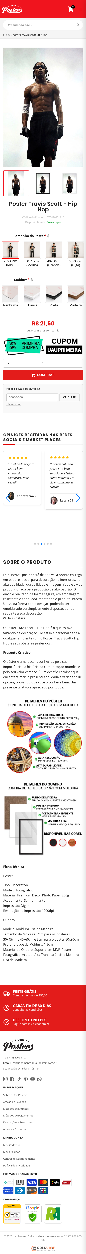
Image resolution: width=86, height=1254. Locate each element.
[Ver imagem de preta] (43, 183)
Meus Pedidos (11, 1152)
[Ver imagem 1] (16, 183)
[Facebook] (12, 1079)
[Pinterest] (26, 1079)
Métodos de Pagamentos (18, 1115)
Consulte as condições (28, 1009)
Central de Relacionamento (19, 1158)
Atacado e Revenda (14, 1102)
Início (6, 35)
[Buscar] (78, 25)
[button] (35, 544)
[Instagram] (5, 1079)
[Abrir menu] (80, 9)
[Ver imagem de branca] (70, 183)
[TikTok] (19, 1079)
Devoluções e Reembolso (18, 1122)
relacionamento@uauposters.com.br (34, 1063)
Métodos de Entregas (16, 1108)
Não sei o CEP (13, 404)
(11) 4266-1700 (17, 1057)
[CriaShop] (43, 1248)
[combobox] (43, 25)
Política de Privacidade (16, 1165)
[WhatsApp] (39, 1079)
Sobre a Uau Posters (15, 1095)
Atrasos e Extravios (14, 1129)
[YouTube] (32, 1079)
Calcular (69, 397)
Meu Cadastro (11, 1145)
